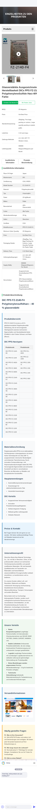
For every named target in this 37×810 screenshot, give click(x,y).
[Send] (34, 807)
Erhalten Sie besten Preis (11, 102)
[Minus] (34, 763)
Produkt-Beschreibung (27, 161)
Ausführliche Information (10, 161)
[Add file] (2, 807)
